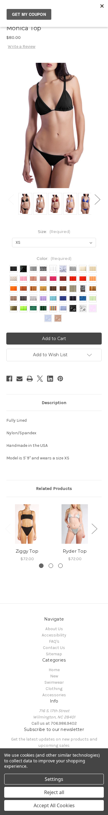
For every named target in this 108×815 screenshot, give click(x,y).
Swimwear (54, 682)
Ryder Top (75, 551)
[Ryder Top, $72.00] (74, 524)
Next (97, 199)
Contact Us (54, 647)
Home (54, 669)
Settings (54, 779)
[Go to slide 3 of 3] (60, 565)
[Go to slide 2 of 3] (51, 565)
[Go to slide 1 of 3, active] (41, 565)
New (54, 676)
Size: (54, 231)
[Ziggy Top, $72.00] (27, 524)
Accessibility (54, 635)
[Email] (19, 378)
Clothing (54, 688)
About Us (54, 628)
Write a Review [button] (21, 46)
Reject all (54, 792)
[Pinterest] (60, 378)
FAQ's (54, 641)
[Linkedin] (50, 378)
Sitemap (54, 653)
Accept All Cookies (54, 805)
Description (54, 402)
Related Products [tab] (54, 488)
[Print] (30, 378)
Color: (54, 258)
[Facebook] (9, 378)
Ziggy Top (27, 551)
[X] (40, 378)
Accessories (54, 694)
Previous (11, 199)
